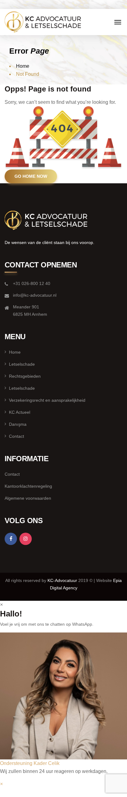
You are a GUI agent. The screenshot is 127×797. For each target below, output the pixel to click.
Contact (16, 436)
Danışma (18, 424)
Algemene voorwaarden (28, 498)
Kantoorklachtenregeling (28, 486)
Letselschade (22, 364)
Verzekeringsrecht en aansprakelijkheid (47, 400)
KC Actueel (19, 412)
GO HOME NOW (30, 176)
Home (22, 66)
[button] (63, 699)
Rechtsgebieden (25, 376)
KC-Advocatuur (62, 580)
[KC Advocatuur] (43, 21)
